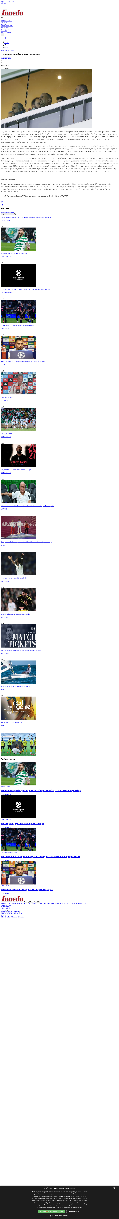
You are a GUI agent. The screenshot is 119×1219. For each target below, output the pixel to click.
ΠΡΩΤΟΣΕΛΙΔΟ (6, 1)
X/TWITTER (64, 196)
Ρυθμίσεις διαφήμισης (62, 1205)
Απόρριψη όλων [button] (74, 1211)
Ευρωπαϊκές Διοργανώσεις (9, 852)
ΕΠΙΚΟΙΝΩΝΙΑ (6, 905)
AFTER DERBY (6, 32)
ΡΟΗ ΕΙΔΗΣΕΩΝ (6, 21)
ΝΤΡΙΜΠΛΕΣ (5, 29)
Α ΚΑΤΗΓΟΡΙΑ (6, 50)
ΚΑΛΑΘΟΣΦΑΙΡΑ (7, 26)
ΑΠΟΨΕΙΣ (4, 31)
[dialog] (59, 1202)
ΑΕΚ (6, 47)
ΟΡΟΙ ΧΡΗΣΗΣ (6, 908)
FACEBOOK (53, 196)
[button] (59, 1216)
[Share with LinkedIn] (2, 205)
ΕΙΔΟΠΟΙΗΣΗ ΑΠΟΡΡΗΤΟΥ (10, 912)
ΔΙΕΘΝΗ (3, 24)
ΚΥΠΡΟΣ (4, 22)
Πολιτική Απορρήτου (76, 1207)
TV (13, 1)
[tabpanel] (59, 485)
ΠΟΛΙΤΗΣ (4, 915)
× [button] (117, 1188)
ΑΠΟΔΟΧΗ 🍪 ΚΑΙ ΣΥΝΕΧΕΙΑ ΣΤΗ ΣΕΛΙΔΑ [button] (51, 1211)
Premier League (5, 786)
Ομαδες (6, 43)
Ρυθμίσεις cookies (65, 1207)
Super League (5, 885)
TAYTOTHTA (5, 907)
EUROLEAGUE (6, 819)
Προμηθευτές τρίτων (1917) (57, 1198)
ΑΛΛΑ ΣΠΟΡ (5, 27)
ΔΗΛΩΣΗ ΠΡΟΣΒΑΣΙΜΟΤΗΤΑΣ (11, 913)
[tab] (5, 214)
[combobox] (114, 1188)
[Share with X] (2, 202)
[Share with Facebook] (2, 200)
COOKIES (4, 910)
